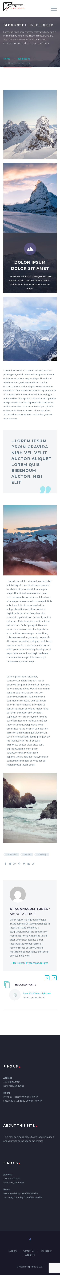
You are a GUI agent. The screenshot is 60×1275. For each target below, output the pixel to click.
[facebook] (30, 1239)
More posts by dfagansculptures (30, 962)
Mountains (12, 854)
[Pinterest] (19, 864)
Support (12, 1251)
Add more (30, 1255)
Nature (27, 854)
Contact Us (29, 1251)
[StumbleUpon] (33, 864)
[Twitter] (10, 864)
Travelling (42, 854)
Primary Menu (54, 8)
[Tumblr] (24, 864)
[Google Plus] (14, 864)
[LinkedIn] (28, 864)
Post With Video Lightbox (37, 993)
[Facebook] (5, 864)
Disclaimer (46, 1251)
